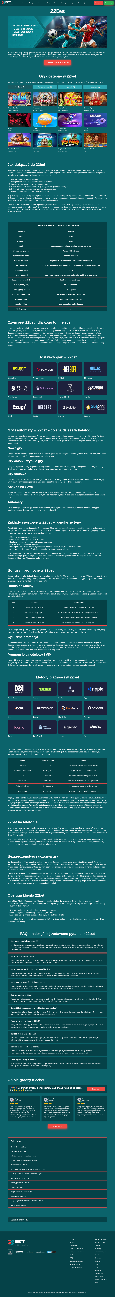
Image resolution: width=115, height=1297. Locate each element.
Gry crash (68, 87)
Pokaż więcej (57, 1126)
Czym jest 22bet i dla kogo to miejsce (24, 1160)
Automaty (94, 87)
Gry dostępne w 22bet (18, 1147)
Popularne (18, 87)
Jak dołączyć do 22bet (19, 1151)
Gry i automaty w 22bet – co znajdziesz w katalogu (29, 1169)
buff (96, 1282)
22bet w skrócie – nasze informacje (23, 1156)
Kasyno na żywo (43, 87)
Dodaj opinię (96, 1089)
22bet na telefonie (17, 1187)
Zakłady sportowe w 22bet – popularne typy (26, 1174)
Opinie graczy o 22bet (18, 1205)
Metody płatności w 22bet (20, 1183)
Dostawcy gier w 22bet (19, 1165)
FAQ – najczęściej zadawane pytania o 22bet (27, 1201)
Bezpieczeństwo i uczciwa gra (21, 1192)
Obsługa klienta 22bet (18, 1196)
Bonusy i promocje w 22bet (20, 1178)
